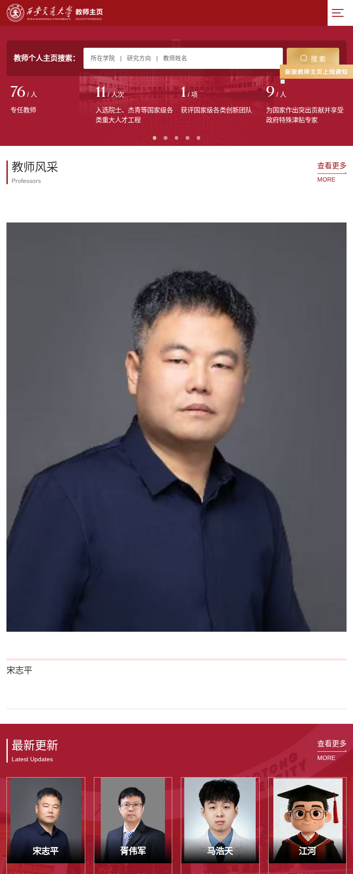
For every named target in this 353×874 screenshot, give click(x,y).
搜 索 (318, 58)
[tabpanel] (49, 100)
